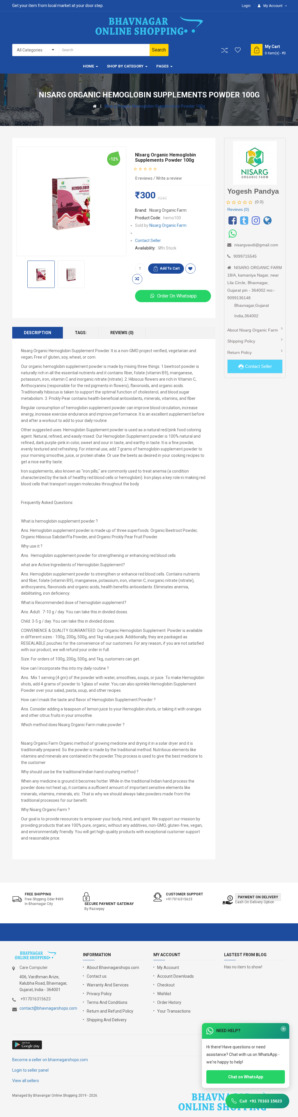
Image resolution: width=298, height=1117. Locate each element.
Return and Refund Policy (110, 1011)
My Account (168, 967)
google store (27, 1045)
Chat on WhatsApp (245, 1077)
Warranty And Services (108, 985)
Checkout (166, 985)
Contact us (97, 976)
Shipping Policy (241, 341)
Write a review (169, 178)
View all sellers (25, 1080)
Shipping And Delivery (107, 1020)
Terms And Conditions (107, 1002)
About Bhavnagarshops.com (113, 967)
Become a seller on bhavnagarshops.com (50, 1059)
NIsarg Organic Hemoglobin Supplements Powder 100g (154, 106)
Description (37, 332)
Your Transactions (174, 1011)
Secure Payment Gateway (109, 904)
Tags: (81, 332)
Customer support (184, 894)
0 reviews (143, 178)
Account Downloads (175, 976)
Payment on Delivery (258, 897)
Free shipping (38, 894)
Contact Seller (148, 240)
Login (246, 6)
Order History (169, 1002)
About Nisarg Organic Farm (252, 330)
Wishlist (164, 993)
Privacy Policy (99, 993)
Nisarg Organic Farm (168, 210)
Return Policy (239, 352)
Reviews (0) (122, 332)
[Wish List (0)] (238, 50)
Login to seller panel (30, 1070)
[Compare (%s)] (224, 50)
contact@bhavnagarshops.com (48, 1008)
